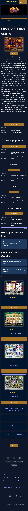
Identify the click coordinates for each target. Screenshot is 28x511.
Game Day (14, 397)
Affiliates (5, 484)
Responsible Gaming (19, 480)
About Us (14, 425)
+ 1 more (15, 153)
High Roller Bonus (14, 434)
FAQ (4, 474)
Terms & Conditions (19, 474)
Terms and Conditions (7, 487)
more (25, 228)
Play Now (22, 2)
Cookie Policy (18, 487)
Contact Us (17, 484)
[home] (11, 3)
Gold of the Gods (14, 334)
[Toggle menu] (2, 2)
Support (14, 417)
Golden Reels (14, 365)
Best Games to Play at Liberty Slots (14, 409)
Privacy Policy (6, 477)
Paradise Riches (14, 302)
